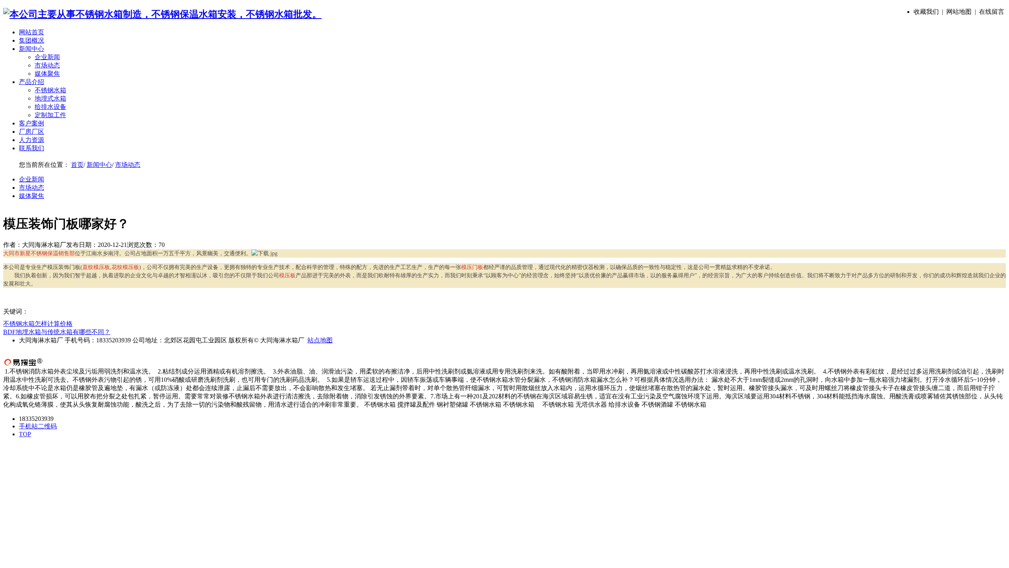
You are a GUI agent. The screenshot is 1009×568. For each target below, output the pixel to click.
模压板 (287, 275)
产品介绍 (31, 81)
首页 (77, 164)
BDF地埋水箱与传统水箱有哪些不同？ (56, 332)
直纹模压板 (96, 267)
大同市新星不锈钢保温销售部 (39, 253)
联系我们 (31, 148)
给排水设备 (50, 106)
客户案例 (31, 123)
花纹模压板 (125, 267)
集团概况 (31, 40)
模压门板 (472, 267)
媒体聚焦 (47, 73)
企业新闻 (47, 57)
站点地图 (320, 340)
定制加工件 (50, 115)
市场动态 (47, 65)
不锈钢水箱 (50, 90)
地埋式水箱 (50, 98)
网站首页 (31, 32)
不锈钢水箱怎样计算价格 (38, 323)
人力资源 (31, 139)
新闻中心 (31, 48)
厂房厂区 (31, 131)
